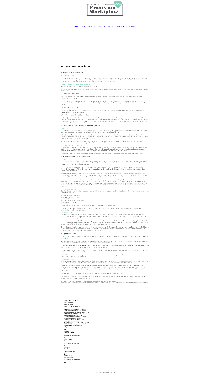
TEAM (83, 26)
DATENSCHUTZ (131, 26)
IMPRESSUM (120, 26)
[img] (105, 8)
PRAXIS (76, 26)
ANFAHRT (110, 26)
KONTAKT (101, 26)
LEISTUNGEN (92, 26)
